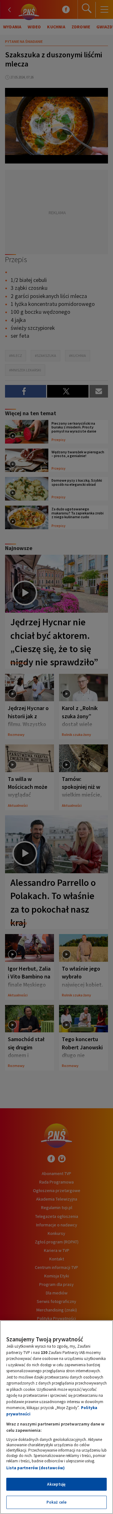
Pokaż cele (56, 1502)
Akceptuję (56, 1484)
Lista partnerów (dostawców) (35, 1468)
